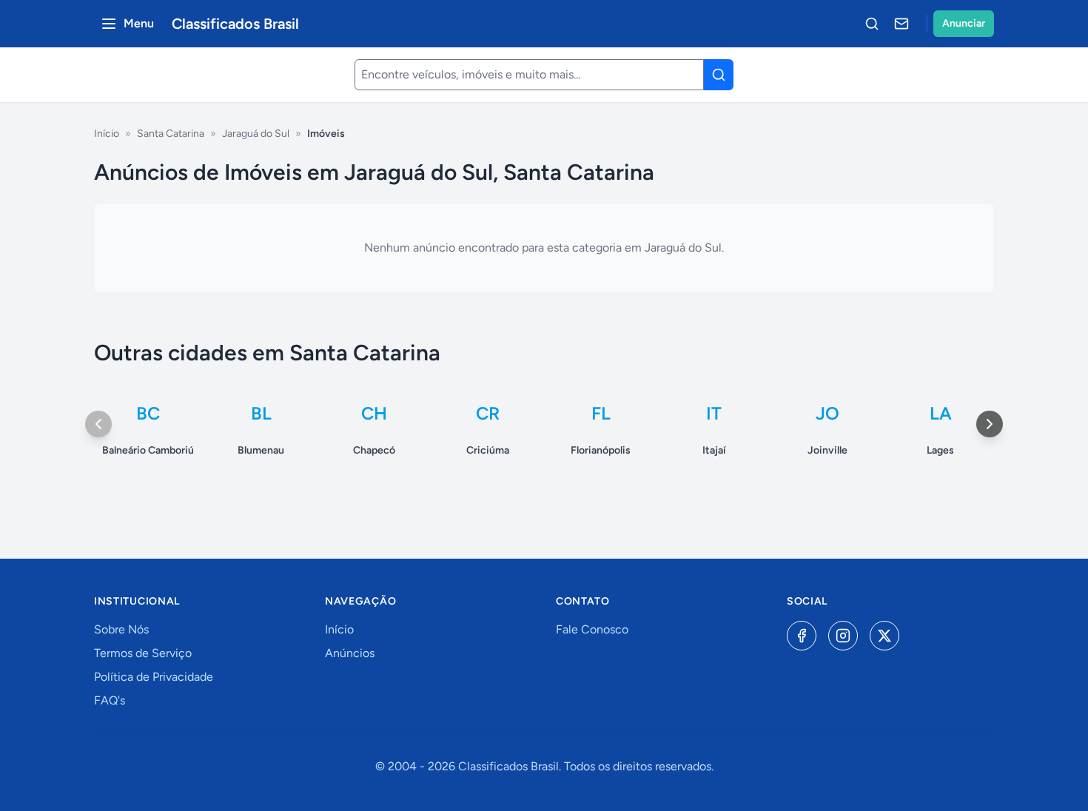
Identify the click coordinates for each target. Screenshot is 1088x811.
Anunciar (963, 23)
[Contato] (901, 23)
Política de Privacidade (153, 677)
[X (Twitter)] (884, 635)
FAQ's (109, 700)
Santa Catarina (170, 133)
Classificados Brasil (235, 24)
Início (106, 133)
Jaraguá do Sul (255, 133)
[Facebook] (801, 635)
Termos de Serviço (143, 653)
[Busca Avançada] (872, 23)
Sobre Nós (121, 629)
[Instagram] (843, 635)
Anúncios (350, 653)
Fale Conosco (592, 629)
